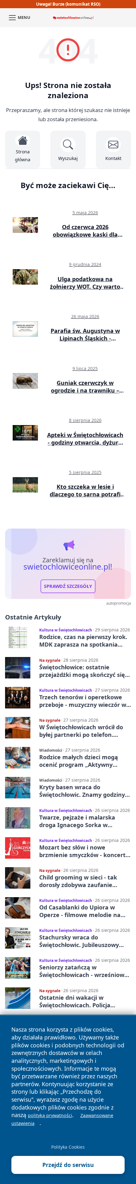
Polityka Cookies (68, 1147)
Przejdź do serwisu (68, 1165)
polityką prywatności (50, 1115)
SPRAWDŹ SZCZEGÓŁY (68, 586)
